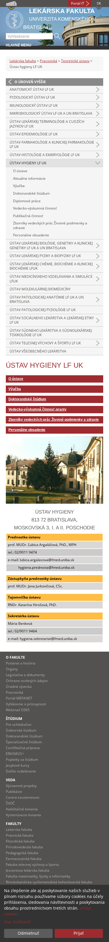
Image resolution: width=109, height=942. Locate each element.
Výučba (19, 185)
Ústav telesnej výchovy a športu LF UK (45, 343)
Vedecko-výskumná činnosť (35, 208)
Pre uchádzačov (18, 724)
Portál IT (77, 3)
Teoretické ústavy (75, 60)
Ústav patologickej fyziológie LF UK (43, 309)
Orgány (12, 669)
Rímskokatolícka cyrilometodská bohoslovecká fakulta (49, 882)
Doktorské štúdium (21, 730)
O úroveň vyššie (30, 81)
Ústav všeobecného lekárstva (38, 351)
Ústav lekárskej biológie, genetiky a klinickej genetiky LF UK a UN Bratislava (51, 245)
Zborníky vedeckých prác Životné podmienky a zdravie (50, 225)
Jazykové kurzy (17, 765)
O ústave (20, 170)
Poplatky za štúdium (22, 759)
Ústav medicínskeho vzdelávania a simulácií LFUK (51, 279)
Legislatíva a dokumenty (25, 674)
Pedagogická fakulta (22, 852)
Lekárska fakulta (23, 60)
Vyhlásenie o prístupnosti (26, 704)
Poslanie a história (20, 663)
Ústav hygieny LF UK (28, 163)
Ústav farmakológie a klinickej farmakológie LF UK (52, 144)
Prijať (79, 933)
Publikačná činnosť (28, 215)
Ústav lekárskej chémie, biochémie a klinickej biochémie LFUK (51, 266)
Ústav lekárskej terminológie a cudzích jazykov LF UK (47, 124)
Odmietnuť (28, 933)
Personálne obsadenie (31, 235)
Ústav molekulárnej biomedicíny (40, 289)
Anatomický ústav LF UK (32, 89)
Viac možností (17, 921)
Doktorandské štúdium (31, 193)
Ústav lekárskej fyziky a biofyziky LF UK (45, 255)
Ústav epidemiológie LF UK (34, 134)
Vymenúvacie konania (23, 814)
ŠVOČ (10, 803)
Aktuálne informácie (29, 178)
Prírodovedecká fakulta (24, 847)
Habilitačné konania (22, 809)
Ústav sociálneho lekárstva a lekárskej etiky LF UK (52, 320)
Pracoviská (48, 60)
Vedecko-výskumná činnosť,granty (37, 409)
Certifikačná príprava (23, 747)
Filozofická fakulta (20, 841)
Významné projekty (21, 785)
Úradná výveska (19, 686)
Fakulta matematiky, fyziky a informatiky (38, 876)
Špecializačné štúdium (24, 741)
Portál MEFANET (19, 698)
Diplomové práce (27, 200)
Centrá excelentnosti (22, 797)
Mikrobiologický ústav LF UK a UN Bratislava (51, 113)
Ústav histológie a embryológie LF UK (45, 154)
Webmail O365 (18, 709)
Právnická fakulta (19, 835)
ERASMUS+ (15, 753)
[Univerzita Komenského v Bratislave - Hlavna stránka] (14, 18)
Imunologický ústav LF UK (34, 105)
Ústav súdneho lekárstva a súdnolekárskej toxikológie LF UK (51, 333)
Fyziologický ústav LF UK (32, 97)
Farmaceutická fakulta (24, 858)
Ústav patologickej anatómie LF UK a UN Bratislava (47, 299)
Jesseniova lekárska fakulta (27, 870)
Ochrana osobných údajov (27, 680)
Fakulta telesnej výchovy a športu (32, 864)
